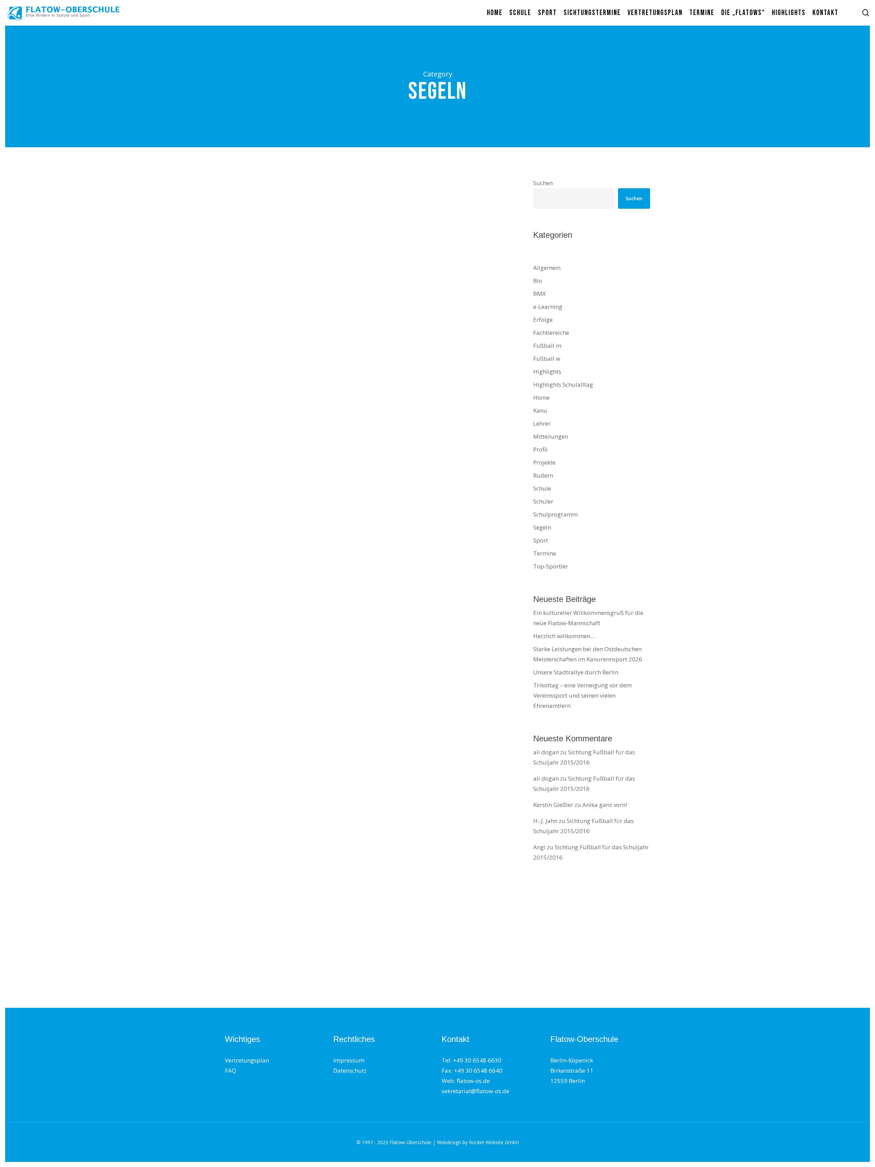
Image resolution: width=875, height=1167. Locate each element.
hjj (238, 778)
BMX (539, 294)
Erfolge (543, 320)
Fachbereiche (551, 333)
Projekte (544, 462)
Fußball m (547, 345)
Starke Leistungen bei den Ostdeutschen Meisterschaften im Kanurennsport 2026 (587, 654)
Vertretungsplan (247, 1060)
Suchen (543, 183)
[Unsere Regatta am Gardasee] (294, 514)
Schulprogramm (555, 514)
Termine (245, 595)
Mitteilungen (550, 436)
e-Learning (547, 307)
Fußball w (546, 358)
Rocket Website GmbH (494, 1142)
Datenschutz (350, 1070)
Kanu (540, 410)
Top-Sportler (550, 566)
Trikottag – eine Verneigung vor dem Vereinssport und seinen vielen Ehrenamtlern (582, 695)
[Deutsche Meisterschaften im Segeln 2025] (294, 394)
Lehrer (542, 423)
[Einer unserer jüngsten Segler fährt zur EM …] (294, 268)
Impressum (348, 1060)
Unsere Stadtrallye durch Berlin (575, 672)
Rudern (543, 475)
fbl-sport (244, 311)
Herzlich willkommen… (564, 636)
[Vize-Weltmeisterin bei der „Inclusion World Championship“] (294, 855)
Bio (537, 281)
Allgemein (247, 217)
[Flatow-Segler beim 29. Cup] (294, 963)
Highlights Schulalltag (316, 217)
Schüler (543, 501)
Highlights (274, 217)
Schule (260, 229)
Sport (279, 355)
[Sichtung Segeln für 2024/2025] (294, 737)
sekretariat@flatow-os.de (475, 1091)
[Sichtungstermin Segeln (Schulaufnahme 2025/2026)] (294, 623)
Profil (540, 449)
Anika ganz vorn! (604, 805)
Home (242, 229)
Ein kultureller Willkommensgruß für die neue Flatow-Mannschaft (588, 618)
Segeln (279, 229)
